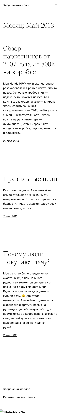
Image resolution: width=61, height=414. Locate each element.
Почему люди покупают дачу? (26, 258)
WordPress (27, 397)
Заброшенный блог (16, 5)
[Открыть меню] (56, 5)
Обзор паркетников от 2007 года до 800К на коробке (29, 60)
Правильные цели (30, 179)
